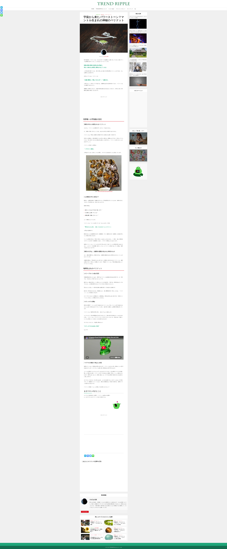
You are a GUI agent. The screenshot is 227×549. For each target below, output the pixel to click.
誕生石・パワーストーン (106, 14)
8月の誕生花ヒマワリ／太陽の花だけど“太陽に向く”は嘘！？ (96, 530)
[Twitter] (1, 12)
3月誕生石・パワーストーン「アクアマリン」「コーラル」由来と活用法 (119, 537)
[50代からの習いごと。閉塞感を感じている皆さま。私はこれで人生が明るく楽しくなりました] (138, 38)
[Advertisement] (104, 106)
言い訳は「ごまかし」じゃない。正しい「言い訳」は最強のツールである (138, 138)
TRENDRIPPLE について (101, 8)
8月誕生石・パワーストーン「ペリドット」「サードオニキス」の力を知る (119, 523)
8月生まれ (98, 14)
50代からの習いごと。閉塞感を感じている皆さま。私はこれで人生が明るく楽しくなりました (138, 31)
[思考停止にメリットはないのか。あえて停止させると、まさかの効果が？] (138, 81)
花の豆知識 (96, 527)
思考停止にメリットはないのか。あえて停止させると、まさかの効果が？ (138, 75)
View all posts (84, 511)
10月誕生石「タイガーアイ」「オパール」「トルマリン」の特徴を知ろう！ (119, 530)
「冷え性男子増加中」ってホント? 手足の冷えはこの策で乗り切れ (138, 60)
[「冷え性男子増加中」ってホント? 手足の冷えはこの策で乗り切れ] (138, 67)
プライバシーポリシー (120, 8)
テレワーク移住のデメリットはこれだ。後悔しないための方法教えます (138, 46)
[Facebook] (1, 10)
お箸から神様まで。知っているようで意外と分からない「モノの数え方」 (138, 155)
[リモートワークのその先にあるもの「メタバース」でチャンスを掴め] (138, 24)
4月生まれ (92, 534)
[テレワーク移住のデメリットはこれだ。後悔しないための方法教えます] (138, 52)
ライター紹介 (111, 8)
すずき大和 (106, 56)
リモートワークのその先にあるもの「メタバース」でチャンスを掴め (138, 17)
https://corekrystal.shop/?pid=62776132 (105, 191)
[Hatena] (1, 7)
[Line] (1, 15)
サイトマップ (130, 8)
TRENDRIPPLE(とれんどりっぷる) (116, 547)
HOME (92, 8)
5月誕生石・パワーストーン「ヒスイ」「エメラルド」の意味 (96, 523)
